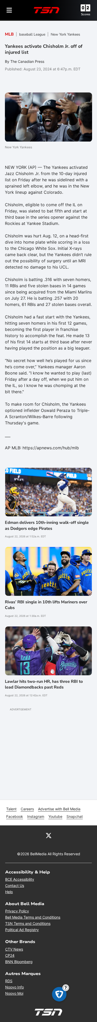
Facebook (14, 816)
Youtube (55, 816)
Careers (27, 809)
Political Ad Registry (22, 929)
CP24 (9, 955)
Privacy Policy (17, 911)
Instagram (35, 816)
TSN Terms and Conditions (27, 923)
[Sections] (9, 10)
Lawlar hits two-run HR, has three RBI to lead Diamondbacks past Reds (44, 684)
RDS (8, 981)
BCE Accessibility (19, 879)
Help (9, 892)
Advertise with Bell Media (59, 809)
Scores (85, 14)
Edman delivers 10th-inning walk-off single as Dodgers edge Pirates (47, 525)
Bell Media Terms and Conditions (32, 917)
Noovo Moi (14, 993)
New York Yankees (65, 34)
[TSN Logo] (46, 10)
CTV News (14, 949)
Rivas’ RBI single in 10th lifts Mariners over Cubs (46, 605)
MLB (9, 34)
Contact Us (14, 885)
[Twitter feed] (49, 835)
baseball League (32, 34)
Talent (11, 809)
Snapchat (74, 816)
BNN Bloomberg (19, 961)
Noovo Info (14, 987)
